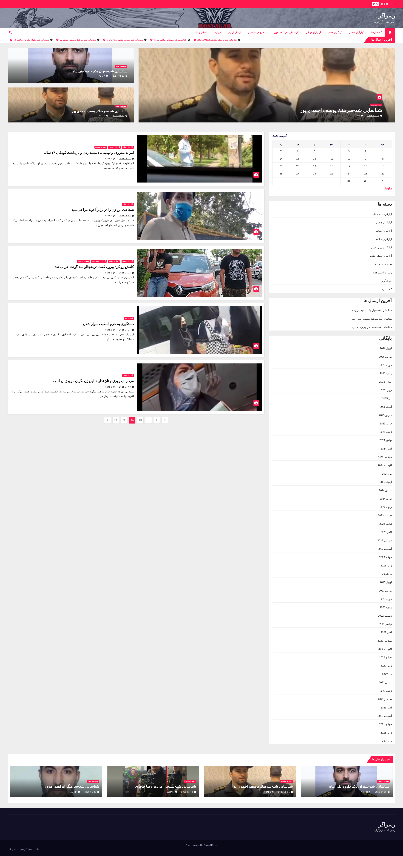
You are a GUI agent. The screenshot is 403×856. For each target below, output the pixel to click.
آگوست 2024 (385, 465)
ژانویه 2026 (386, 373)
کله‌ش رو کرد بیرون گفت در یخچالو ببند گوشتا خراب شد (94, 267)
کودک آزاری (386, 281)
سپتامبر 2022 (384, 640)
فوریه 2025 (386, 423)
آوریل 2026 (386, 348)
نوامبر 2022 (385, 624)
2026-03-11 (118, 116)
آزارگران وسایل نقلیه (381, 256)
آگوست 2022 (385, 649)
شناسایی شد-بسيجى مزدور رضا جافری (371, 327)
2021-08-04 (125, 216)
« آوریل (388, 188)
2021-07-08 (125, 387)
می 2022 (387, 674)
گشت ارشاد (376, 32)
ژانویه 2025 (386, 432)
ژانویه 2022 (386, 691)
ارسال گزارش (234, 32)
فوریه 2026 (386, 365)
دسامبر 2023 (385, 515)
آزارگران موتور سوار (381, 247)
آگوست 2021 (385, 716)
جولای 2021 (385, 724)
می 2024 (387, 473)
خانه (37, 849)
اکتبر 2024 (386, 448)
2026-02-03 (187, 792)
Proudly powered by (195, 845)
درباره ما (217, 32)
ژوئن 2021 (386, 732)
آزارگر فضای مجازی (381, 214)
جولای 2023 (385, 557)
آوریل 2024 (386, 482)
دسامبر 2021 (385, 699)
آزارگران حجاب (335, 32)
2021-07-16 (125, 273)
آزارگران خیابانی (313, 32)
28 (115, 420)
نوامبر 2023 (385, 523)
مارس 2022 (385, 682)
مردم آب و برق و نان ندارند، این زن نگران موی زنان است (93, 381)
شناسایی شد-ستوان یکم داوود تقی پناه (99, 71)
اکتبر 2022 (386, 632)
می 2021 (387, 741)
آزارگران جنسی (356, 32)
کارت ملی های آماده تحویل (286, 32)
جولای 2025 (385, 381)
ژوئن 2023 (386, 565)
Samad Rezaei (211, 845)
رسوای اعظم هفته (382, 272)
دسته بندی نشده (376, 105)
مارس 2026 (385, 356)
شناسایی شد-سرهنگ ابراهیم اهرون (344, 110)
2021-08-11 (125, 159)
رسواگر (386, 15)
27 (123, 420)
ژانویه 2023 (386, 607)
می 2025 (387, 398)
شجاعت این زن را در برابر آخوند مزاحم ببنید (102, 210)
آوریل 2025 (386, 407)
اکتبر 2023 (386, 532)
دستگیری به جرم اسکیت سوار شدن (108, 324)
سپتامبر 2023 (384, 540)
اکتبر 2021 (386, 707)
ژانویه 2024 (386, 507)
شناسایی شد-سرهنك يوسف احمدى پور (99, 111)
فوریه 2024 (386, 498)
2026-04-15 (118, 76)
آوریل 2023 (386, 582)
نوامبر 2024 (385, 440)
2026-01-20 (373, 116)
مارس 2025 (385, 415)
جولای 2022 (385, 657)
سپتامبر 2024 (384, 457)
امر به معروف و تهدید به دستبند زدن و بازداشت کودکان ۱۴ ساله (89, 153)
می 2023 (387, 574)
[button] (10, 32)
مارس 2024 (385, 490)
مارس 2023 (385, 590)
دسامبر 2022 (385, 615)
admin (356, 116)
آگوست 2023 (385, 549)
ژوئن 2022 (386, 665)
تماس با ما (201, 32)
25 (140, 420)
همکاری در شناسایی (257, 32)
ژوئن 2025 (386, 390)
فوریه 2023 (386, 599)
